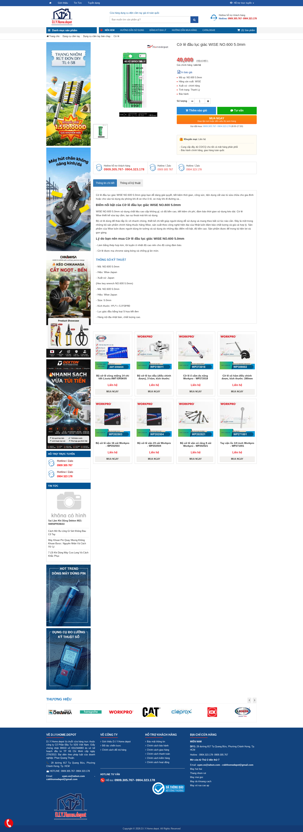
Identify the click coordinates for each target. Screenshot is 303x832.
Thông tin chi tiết (105, 182)
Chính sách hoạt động (158, 762)
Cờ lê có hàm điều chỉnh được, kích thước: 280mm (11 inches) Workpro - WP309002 (237, 379)
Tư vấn (239, 110)
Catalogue (209, 30)
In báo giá (186, 72)
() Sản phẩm (248, 30)
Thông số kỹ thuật (130, 182)
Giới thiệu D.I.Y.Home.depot (116, 741)
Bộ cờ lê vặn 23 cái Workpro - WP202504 (154, 444)
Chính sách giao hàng (158, 749)
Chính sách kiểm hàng (158, 758)
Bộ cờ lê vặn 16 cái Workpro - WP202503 (112, 444)
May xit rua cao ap (199, 785)
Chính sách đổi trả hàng (114, 749)
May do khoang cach (200, 781)
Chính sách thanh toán (158, 754)
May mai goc (196, 777)
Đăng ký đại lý (158, 30)
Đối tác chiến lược (111, 745)
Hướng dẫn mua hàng (184, 30)
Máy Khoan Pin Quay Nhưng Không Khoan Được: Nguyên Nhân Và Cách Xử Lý (67, 543)
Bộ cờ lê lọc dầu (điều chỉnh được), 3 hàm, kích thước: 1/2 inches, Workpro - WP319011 (154, 379)
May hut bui (196, 769)
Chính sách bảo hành (158, 745)
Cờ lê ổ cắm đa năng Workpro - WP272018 (195, 377)
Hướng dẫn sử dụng (132, 30)
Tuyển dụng (94, 3)
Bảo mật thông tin (156, 741)
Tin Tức (78, 3)
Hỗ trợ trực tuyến (242, 3)
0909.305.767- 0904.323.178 (217, 126)
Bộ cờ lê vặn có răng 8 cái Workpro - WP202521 (195, 444)
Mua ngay (216, 119)
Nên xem (110, 30)
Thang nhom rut (198, 773)
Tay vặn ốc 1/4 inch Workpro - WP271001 (237, 444)
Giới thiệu (63, 3)
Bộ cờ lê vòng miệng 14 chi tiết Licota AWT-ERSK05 (112, 377)
